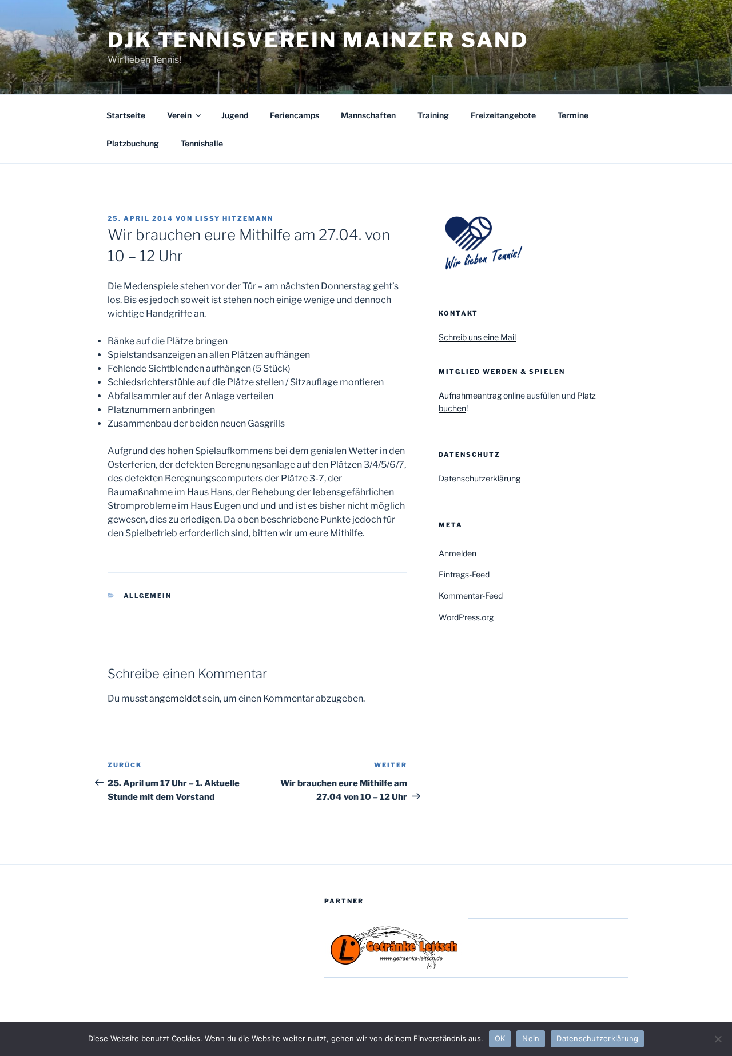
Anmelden (457, 553)
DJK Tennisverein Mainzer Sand (318, 40)
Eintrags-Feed (464, 574)
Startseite (125, 115)
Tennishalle (202, 143)
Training (433, 115)
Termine (573, 115)
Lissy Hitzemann (234, 218)
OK (500, 1038)
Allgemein (148, 596)
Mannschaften (368, 115)
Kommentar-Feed (471, 595)
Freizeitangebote (503, 115)
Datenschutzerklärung (479, 478)
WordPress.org (466, 617)
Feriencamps (294, 115)
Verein (179, 115)
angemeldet (175, 698)
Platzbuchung (132, 143)
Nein (530, 1038)
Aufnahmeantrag (470, 395)
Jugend (234, 115)
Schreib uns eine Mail (477, 337)
